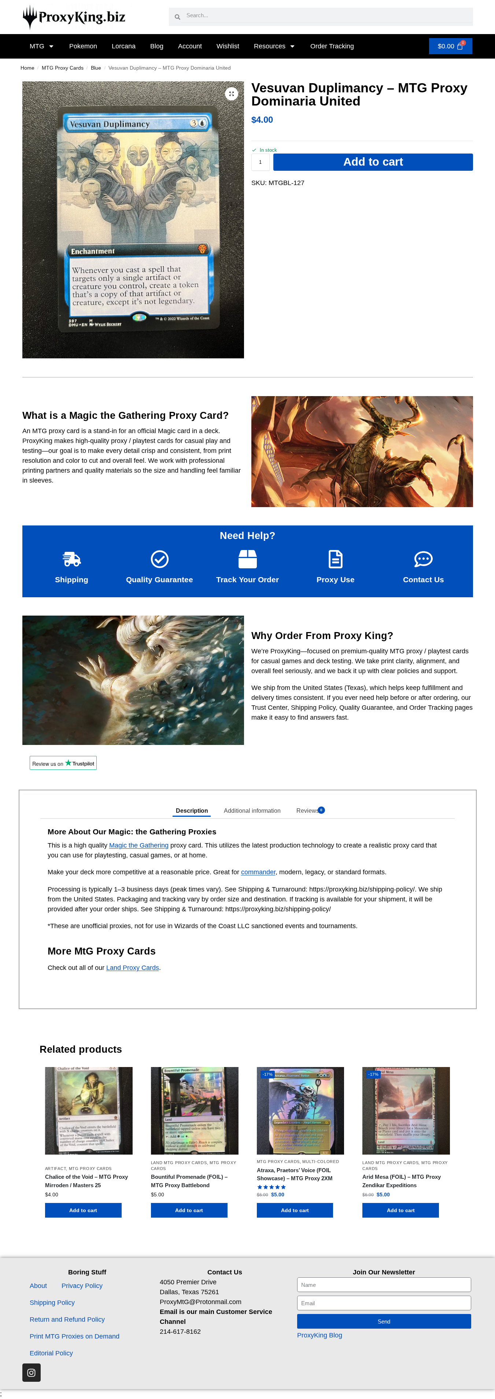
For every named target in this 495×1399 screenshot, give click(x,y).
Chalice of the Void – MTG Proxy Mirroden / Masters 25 (86, 1181)
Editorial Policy (51, 1353)
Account (190, 46)
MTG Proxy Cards (63, 68)
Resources (269, 46)
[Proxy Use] (335, 559)
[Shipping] (72, 559)
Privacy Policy (82, 1285)
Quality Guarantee (159, 579)
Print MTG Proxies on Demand (74, 1336)
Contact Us (423, 579)
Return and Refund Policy (67, 1319)
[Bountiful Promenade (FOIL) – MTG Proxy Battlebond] (195, 1111)
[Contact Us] (423, 559)
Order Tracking (332, 46)
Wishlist (228, 46)
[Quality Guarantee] (160, 559)
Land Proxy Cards (132, 967)
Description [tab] (192, 811)
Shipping (71, 579)
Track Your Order (247, 579)
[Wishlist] (121, 1078)
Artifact (55, 1168)
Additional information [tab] (252, 811)
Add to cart (373, 161)
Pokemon (83, 46)
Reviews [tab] (309, 811)
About (38, 1285)
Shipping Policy (52, 1302)
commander (258, 872)
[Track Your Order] (248, 559)
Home (27, 68)
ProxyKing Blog (319, 1335)
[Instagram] (31, 1372)
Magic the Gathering (139, 845)
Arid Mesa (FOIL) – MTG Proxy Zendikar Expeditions (401, 1181)
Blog (156, 46)
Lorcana (124, 46)
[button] (231, 93)
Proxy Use (336, 579)
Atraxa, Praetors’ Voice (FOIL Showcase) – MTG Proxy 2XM (295, 1174)
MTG (37, 46)
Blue (96, 68)
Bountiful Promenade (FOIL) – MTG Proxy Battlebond (189, 1181)
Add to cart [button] (83, 1210)
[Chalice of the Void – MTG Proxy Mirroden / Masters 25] (89, 1111)
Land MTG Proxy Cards (179, 1162)
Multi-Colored (320, 1161)
